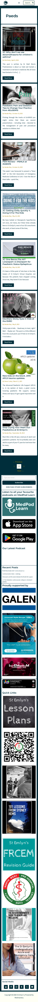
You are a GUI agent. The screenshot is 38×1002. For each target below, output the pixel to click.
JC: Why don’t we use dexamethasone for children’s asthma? (17, 54)
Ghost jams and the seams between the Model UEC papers (17, 577)
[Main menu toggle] (19, 3)
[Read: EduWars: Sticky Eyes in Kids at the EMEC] (19, 305)
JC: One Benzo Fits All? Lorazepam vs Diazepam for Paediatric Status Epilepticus (17, 261)
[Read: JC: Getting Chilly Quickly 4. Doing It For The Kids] (19, 201)
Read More (9, 78)
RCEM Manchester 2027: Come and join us (13, 571)
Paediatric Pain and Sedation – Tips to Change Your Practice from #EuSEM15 (18, 107)
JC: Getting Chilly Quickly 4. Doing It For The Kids (17, 211)
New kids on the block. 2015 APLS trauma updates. (17, 377)
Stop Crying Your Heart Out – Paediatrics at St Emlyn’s (17, 428)
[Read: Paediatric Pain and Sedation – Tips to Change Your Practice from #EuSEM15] (19, 95)
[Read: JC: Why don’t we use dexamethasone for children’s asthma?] (19, 39)
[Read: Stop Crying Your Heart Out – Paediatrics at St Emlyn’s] (19, 418)
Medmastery (19, 998)
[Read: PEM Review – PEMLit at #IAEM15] (19, 151)
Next (20, 471)
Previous (17, 462)
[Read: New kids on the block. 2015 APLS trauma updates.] (19, 362)
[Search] (33, 3)
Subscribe (19, 482)
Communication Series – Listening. (11, 574)
